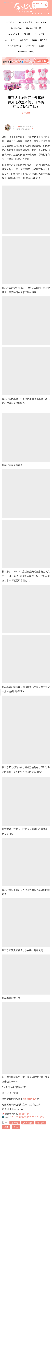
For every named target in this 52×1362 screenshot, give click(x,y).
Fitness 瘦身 (39, 34)
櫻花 (6, 1127)
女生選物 (26, 113)
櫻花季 (40, 1122)
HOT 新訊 (10, 22)
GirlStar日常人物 (14, 46)
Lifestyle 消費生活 (33, 28)
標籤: (5, 1122)
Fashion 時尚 (16, 28)
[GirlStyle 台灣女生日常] (25, 7)
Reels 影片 (23, 40)
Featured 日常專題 (39, 40)
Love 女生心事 (13, 34)
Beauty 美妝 (41, 22)
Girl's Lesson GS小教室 (26, 51)
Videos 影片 (10, 40)
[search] (47, 9)
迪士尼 (14, 1122)
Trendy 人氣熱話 (25, 22)
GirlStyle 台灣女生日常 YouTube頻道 (27, 1116)
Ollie (18, 126)
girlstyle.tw (24, 1113)
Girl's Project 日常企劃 (35, 46)
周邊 (16, 1127)
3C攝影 (27, 34)
